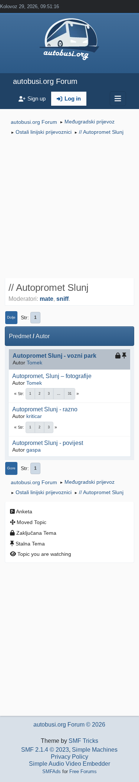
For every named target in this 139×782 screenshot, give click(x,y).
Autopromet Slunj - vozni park (54, 356)
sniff (62, 299)
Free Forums (83, 771)
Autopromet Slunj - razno (44, 409)
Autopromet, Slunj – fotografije (52, 376)
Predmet (20, 336)
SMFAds (51, 771)
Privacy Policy (69, 757)
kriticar (34, 416)
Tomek (34, 363)
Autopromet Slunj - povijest (47, 443)
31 (70, 393)
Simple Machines (95, 750)
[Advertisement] (69, 208)
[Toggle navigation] (118, 98)
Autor (43, 336)
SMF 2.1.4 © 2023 (45, 750)
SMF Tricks (83, 741)
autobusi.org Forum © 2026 (69, 724)
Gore (11, 468)
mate (46, 299)
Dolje (11, 317)
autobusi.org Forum (45, 81)
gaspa (33, 450)
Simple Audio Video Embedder (69, 764)
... (58, 393)
